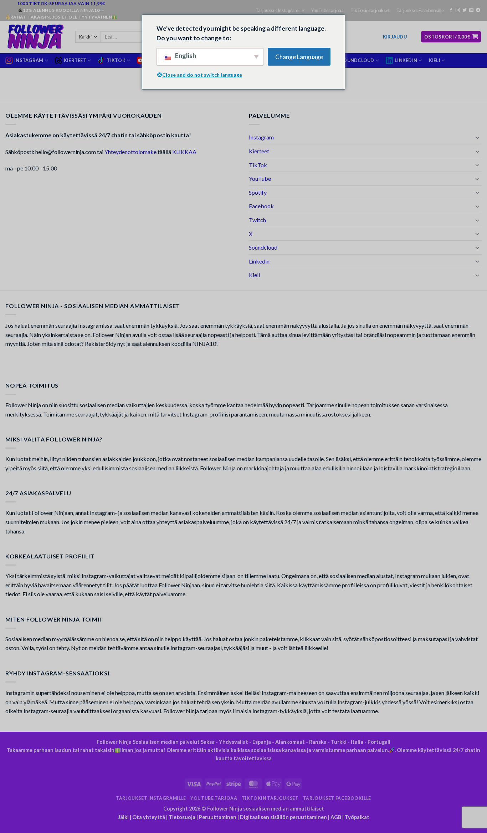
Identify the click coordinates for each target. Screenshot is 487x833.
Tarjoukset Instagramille (280, 10)
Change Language (299, 57)
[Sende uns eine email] (471, 10)
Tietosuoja (182, 817)
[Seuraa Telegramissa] (478, 10)
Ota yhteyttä (148, 817)
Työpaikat (357, 817)
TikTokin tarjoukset (370, 10)
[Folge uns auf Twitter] (464, 10)
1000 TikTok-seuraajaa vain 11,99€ (61, 3)
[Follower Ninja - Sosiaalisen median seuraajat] (35, 36)
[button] (395, 36)
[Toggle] (477, 137)
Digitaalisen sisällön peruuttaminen (283, 817)
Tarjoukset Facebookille (420, 10)
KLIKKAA (184, 151)
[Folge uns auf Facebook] (451, 10)
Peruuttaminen (217, 817)
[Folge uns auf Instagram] (458, 10)
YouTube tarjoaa (327, 10)
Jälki (123, 817)
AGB (335, 817)
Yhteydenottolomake (130, 151)
